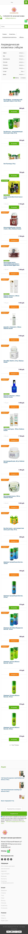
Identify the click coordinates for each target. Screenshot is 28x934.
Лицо (2, 898)
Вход (12, 2)
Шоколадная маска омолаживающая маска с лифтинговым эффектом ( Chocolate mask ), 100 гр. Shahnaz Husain (13, 264)
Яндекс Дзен (4, 920)
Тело (2, 895)
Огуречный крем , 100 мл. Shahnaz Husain (14, 429)
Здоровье (4, 890)
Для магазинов (5, 868)
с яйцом (21, 37)
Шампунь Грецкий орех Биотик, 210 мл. (13, 596)
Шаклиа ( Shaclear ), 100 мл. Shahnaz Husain (12, 396)
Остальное (4, 908)
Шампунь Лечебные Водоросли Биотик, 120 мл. (13, 628)
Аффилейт (4, 871)
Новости (3, 918)
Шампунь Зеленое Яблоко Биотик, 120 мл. (11, 662)
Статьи (3, 915)
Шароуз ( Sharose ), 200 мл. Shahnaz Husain (11, 296)
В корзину (14, 111)
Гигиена (3, 893)
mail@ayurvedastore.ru (10, 18)
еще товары (15, 745)
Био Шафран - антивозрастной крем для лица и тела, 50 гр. (13, 100)
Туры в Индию (5, 873)
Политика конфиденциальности (7, 882)
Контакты (4, 879)
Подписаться (14, 813)
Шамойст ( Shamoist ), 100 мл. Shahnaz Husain (12, 327)
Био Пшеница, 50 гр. (10, 163)
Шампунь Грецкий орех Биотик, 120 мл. (13, 562)
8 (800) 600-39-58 (5, 844)
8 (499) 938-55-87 (5, 847)
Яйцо (22, 71)
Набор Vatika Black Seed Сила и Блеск (13, 197)
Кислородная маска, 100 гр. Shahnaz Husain (12, 496)
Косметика (12, 34)
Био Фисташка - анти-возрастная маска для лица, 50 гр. (14, 529)
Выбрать (21, 53)
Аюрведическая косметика (9, 37)
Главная (4, 34)
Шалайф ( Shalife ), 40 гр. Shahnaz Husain (14, 361)
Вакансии (3, 876)
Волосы (3, 900)
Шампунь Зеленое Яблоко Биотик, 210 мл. (11, 696)
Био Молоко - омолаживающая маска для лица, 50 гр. (13, 132)
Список (23, 77)
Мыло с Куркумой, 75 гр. (7, 800)
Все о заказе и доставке (8, 866)
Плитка (17, 77)
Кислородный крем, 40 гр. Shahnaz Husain (14, 461)
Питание (3, 903)
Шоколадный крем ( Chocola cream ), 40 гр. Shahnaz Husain (12, 228)
